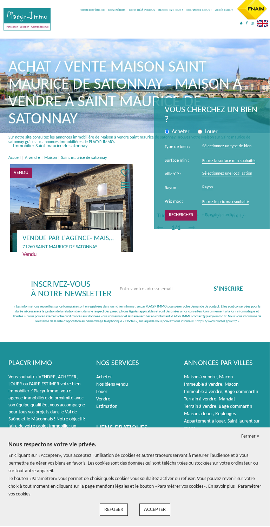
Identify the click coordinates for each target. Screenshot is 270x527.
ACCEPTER (155, 509)
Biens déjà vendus (142, 10)
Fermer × (250, 436)
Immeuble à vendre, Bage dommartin (221, 391)
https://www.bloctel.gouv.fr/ (217, 321)
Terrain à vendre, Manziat (209, 399)
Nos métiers (116, 10)
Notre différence (92, 10)
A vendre (32, 158)
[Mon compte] (241, 23)
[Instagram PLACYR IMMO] (252, 23)
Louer (101, 391)
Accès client (224, 10)
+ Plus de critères (217, 214)
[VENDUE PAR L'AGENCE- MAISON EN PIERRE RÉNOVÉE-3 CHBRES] (71, 207)
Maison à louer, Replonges (210, 414)
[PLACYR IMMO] (27, 19)
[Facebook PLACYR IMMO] (247, 23)
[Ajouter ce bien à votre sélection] (125, 173)
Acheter (104, 377)
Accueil (14, 158)
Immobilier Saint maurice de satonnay (50, 146)
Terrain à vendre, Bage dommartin (218, 406)
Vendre (103, 399)
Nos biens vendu (112, 384)
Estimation (106, 406)
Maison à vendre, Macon (208, 377)
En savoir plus (222, 486)
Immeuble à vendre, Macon (211, 384)
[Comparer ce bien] (125, 186)
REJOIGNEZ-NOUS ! (170, 10)
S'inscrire (228, 289)
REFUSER (113, 509)
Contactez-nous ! (199, 10)
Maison (50, 158)
